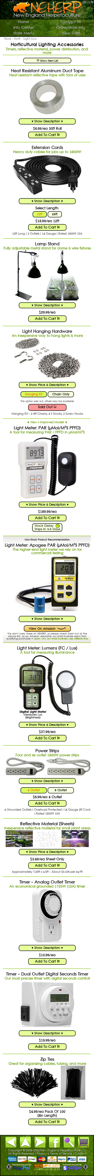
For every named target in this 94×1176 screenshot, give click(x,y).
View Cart (70, 33)
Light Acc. (30, 39)
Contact (80, 1154)
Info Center (23, 28)
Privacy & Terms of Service (54, 1154)
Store (7, 39)
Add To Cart (46, 135)
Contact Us (70, 22)
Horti (17, 39)
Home (23, 22)
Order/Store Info (70, 28)
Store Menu (23, 33)
